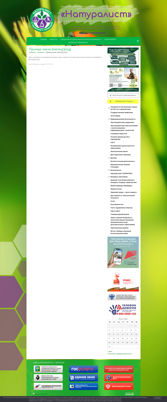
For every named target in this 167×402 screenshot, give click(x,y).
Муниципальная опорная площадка (120, 166)
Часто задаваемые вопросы (122, 208)
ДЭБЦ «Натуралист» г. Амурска (48, 363)
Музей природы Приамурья (121, 186)
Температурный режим (120, 214)
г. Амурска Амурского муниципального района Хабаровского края (96, 21)
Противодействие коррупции (122, 122)
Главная (43, 39)
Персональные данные (119, 228)
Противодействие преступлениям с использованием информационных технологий (124, 128)
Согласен (157, 397)
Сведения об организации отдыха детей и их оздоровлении (124, 108)
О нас (113, 201)
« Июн (109, 351)
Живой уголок (116, 189)
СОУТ (113, 142)
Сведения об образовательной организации (80, 39)
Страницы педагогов (119, 134)
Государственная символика (122, 112)
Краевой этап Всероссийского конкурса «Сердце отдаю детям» (124, 181)
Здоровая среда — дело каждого (124, 192)
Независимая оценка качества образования (122, 147)
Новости (53, 39)
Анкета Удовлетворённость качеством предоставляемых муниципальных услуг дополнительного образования (123, 221)
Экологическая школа (119, 151)
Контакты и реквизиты (78, 42)
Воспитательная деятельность (123, 161)
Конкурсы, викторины (119, 177)
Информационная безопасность (123, 119)
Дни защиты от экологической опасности (123, 197)
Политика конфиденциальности (119, 354)
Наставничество (117, 204)
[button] (138, 41)
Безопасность (116, 170)
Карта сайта (115, 211)
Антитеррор (115, 116)
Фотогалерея (110, 39)
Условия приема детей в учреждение (120, 138)
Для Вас (114, 158)
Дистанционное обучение (121, 155)
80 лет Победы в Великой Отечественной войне (121, 232)
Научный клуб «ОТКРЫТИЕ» (122, 173)
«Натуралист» (96, 14)
